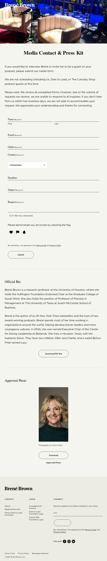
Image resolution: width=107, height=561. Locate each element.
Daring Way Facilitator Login (36, 518)
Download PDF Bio (53, 354)
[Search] (95, 5)
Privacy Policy (55, 245)
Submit (21, 255)
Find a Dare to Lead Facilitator (13, 514)
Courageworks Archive (35, 507)
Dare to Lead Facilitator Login (36, 513)
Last (56, 124)
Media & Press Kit (12, 509)
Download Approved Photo (53, 456)
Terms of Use (41, 245)
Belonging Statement (40, 553)
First (10, 124)
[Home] (20, 5)
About (7, 506)
